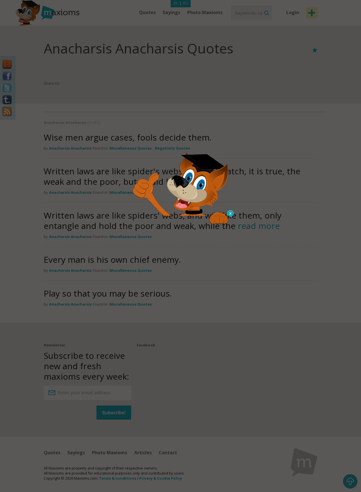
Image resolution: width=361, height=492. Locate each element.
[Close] (230, 213)
